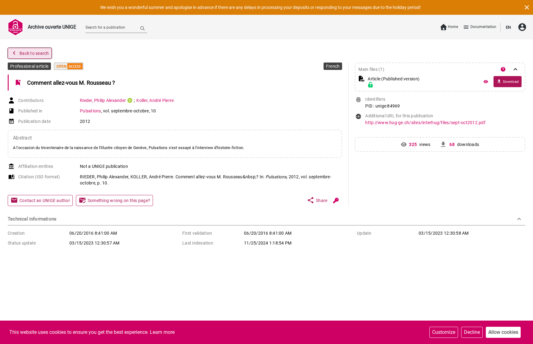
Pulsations (90, 110)
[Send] (142, 28)
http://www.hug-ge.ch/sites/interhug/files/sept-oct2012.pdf (425, 122)
